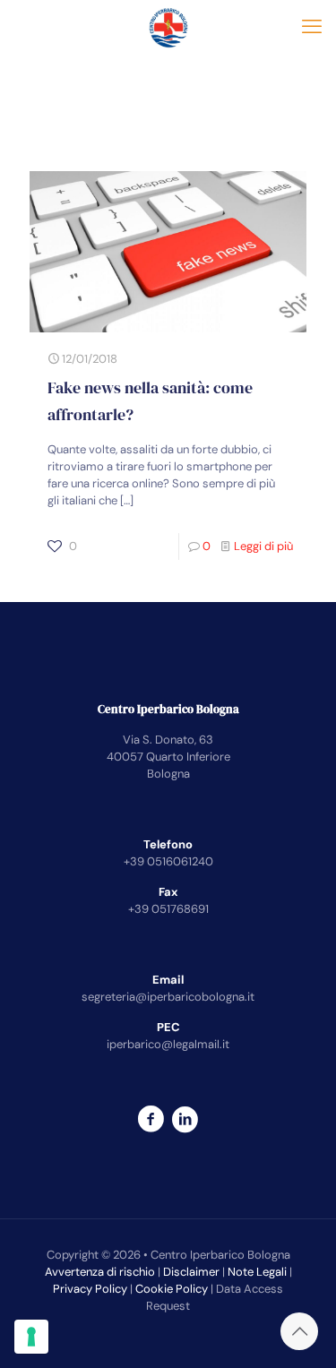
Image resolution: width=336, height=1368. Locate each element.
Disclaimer (191, 1271)
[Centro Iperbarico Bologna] (168, 26)
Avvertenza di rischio (100, 1271)
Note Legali (257, 1271)
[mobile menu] (312, 27)
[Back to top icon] (299, 1331)
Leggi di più (263, 546)
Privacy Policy (90, 1288)
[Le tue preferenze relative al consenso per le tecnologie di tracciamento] (31, 1337)
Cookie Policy (171, 1288)
